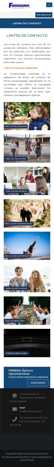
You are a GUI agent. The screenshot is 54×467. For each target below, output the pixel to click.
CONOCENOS (37, 382)
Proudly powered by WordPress (16, 457)
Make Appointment (44, 15)
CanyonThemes (27, 460)
